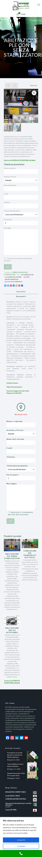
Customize (21, 846)
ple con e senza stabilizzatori (13, 281)
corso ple (26, 277)
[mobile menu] (39, 5)
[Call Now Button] (21, 853)
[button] (34, 93)
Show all (34, 85)
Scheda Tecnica (12, 383)
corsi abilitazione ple (27, 274)
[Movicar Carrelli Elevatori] (21, 5)
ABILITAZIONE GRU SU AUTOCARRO (12, 630)
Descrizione (21, 291)
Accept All (21, 840)
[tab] (21, 291)
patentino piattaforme (11, 279)
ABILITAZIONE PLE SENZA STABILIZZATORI (12, 556)
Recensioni (21, 296)
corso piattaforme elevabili (13, 277)
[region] (21, 837)
